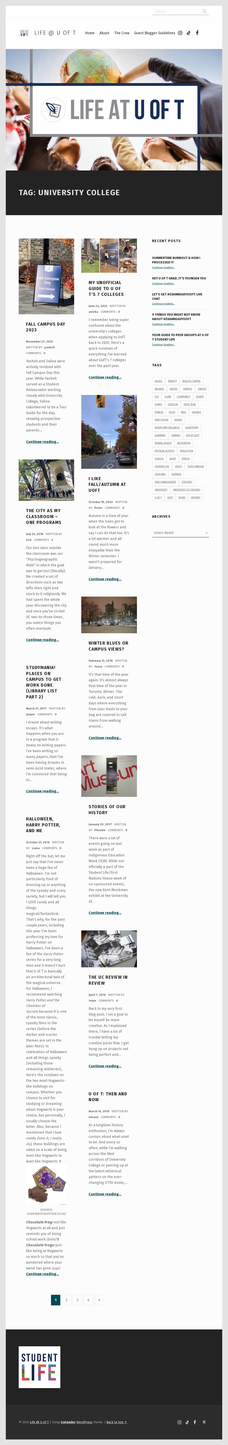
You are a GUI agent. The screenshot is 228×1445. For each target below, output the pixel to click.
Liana (36, 848)
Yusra (98, 666)
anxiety (172, 381)
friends (196, 412)
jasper (31, 714)
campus (187, 388)
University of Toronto (186, 489)
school (159, 458)
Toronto (187, 482)
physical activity (164, 450)
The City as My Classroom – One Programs (43, 516)
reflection (186, 450)
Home (90, 33)
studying (160, 474)
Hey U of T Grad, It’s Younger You (179, 278)
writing (195, 497)
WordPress (84, 1422)
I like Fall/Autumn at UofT (107, 484)
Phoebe (100, 830)
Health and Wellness (167, 427)
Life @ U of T (55, 32)
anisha (94, 311)
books (173, 388)
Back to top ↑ (116, 1422)
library (175, 435)
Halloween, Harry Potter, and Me (43, 824)
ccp (157, 396)
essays (200, 396)
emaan (94, 1117)
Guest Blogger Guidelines (154, 33)
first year (190, 404)
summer (176, 474)
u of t (158, 497)
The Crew (121, 33)
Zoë (29, 539)
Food (172, 412)
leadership (191, 427)
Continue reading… (42, 442)
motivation (183, 443)
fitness (159, 412)
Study (178, 466)
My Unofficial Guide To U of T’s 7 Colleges (106, 288)
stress (185, 458)
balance (159, 388)
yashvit (49, 347)
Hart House (162, 419)
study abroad (195, 466)
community (183, 396)
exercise (173, 404)
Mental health (163, 443)
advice (158, 381)
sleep (172, 458)
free (183, 412)
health (178, 419)
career (202, 388)
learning (160, 435)
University (161, 489)
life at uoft (192, 435)
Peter (98, 507)
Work (182, 497)
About (104, 33)
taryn (93, 1000)
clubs (168, 396)
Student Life (162, 466)
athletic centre (191, 381)
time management (165, 482)
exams (158, 404)
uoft (170, 497)
